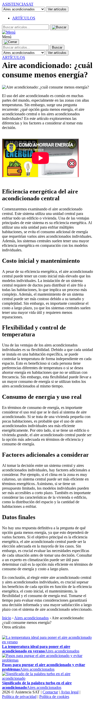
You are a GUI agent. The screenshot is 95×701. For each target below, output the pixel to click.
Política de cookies (54, 696)
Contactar (50, 692)
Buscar (57, 47)
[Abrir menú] (8, 32)
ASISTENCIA (17, 4)
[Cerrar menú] (10, 42)
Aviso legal (70, 692)
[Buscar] (59, 27)
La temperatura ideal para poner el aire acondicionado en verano (36, 648)
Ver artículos (57, 9)
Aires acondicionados (31, 618)
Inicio (6, 618)
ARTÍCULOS (23, 18)
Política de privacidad (19, 696)
